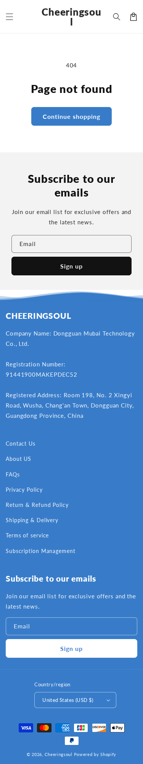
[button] (9, 16)
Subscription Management (41, 551)
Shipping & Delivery (32, 520)
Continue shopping (71, 116)
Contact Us (20, 443)
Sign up (71, 266)
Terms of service (27, 535)
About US (18, 459)
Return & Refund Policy (37, 505)
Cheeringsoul (58, 754)
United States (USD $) (67, 700)
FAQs (13, 474)
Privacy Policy (24, 489)
